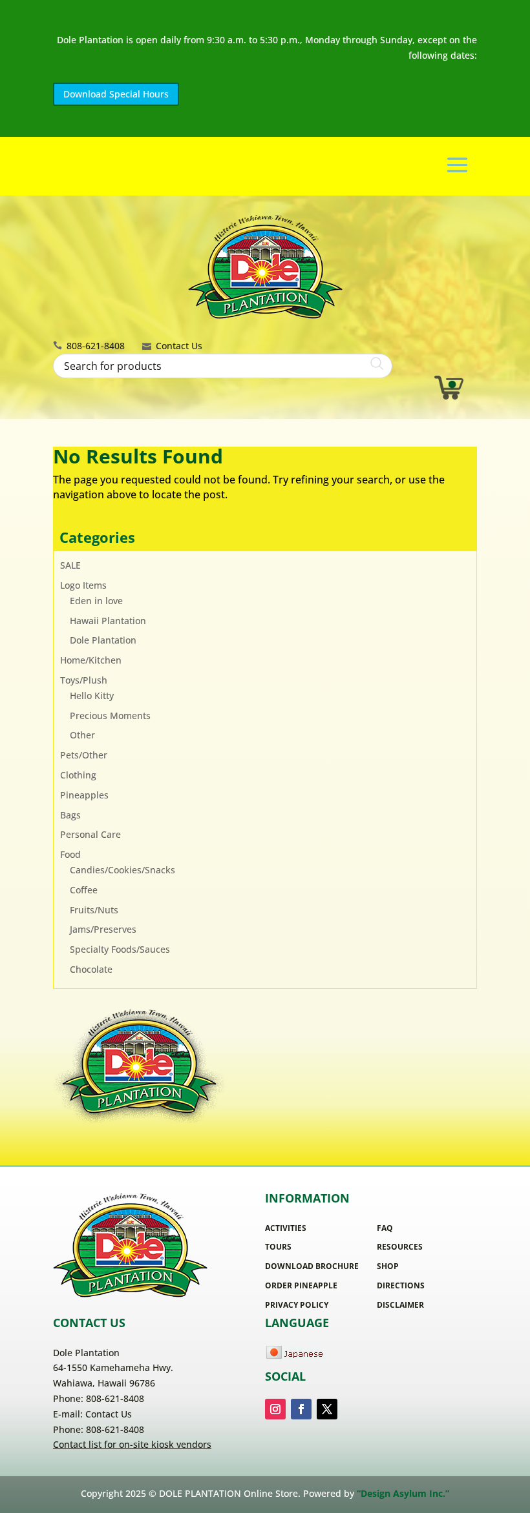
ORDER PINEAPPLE (301, 1285)
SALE (70, 565)
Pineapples (84, 795)
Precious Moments (110, 715)
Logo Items (83, 585)
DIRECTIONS (401, 1285)
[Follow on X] (327, 1409)
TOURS (278, 1246)
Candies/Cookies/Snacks (122, 870)
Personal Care (90, 834)
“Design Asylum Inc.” (403, 1493)
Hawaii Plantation (108, 620)
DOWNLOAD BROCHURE (312, 1266)
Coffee (84, 890)
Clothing (78, 775)
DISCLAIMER (400, 1304)
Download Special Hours (116, 94)
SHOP (388, 1266)
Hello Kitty (92, 695)
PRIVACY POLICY (296, 1304)
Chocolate (91, 969)
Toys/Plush (83, 680)
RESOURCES (400, 1246)
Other (82, 735)
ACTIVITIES (285, 1228)
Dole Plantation (103, 640)
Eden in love (96, 600)
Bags (70, 815)
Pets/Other (83, 755)
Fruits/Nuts (94, 910)
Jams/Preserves (103, 929)
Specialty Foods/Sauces (120, 949)
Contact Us (179, 346)
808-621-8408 (96, 346)
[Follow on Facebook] (301, 1409)
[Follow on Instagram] (275, 1409)
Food (70, 854)
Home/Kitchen (91, 660)
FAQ (385, 1228)
